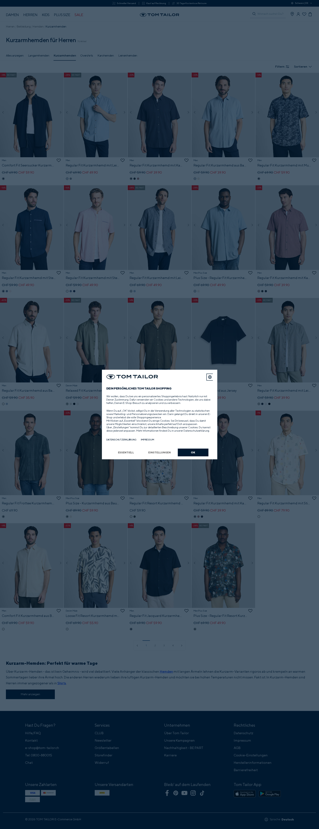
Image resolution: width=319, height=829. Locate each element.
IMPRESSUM (147, 439)
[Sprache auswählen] (210, 377)
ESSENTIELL (126, 452)
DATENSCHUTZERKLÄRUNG (121, 439)
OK (193, 452)
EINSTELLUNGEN (159, 452)
